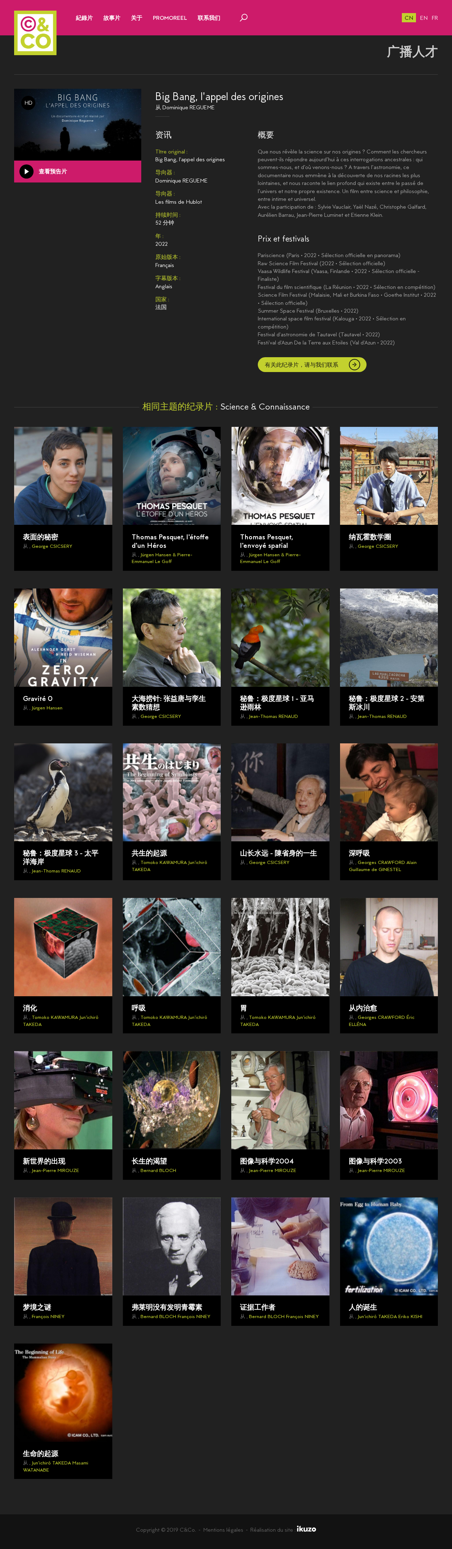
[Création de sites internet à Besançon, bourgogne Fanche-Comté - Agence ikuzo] (306, 1529)
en (424, 17)
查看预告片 (53, 171)
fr (435, 17)
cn (409, 17)
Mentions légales (223, 1529)
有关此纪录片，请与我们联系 (301, 364)
